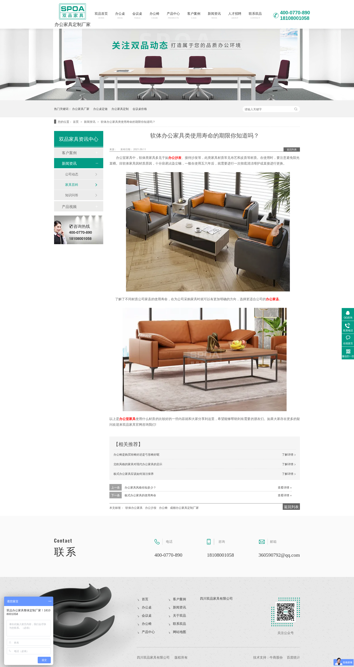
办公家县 (272, 299)
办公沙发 (175, 157)
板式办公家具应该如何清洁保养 (133, 474)
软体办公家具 (134, 508)
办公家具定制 (120, 109)
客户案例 (193, 15)
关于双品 (179, 615)
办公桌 (120, 15)
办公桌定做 (100, 109)
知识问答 (71, 195)
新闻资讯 (214, 15)
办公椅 (154, 15)
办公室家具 (127, 418)
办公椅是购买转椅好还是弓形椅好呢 (136, 454)
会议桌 (137, 15)
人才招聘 (234, 15)
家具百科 (71, 184)
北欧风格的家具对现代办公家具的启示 (137, 464)
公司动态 (71, 174)
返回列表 (292, 149)
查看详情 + (285, 487)
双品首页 (101, 15)
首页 (76, 122)
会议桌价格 (140, 109)
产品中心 (173, 15)
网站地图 (179, 632)
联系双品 (255, 15)
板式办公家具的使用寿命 (140, 495)
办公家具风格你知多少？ (140, 487)
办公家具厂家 (80, 109)
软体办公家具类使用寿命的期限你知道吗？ (128, 122)
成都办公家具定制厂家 (184, 508)
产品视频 (69, 206)
